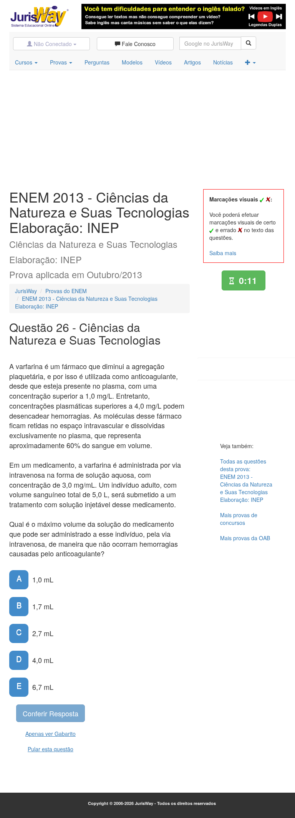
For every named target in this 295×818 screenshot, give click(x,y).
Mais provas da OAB (245, 538)
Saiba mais (222, 253)
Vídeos (163, 62)
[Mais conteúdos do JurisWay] (250, 62)
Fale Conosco (138, 44)
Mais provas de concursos (238, 518)
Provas (59, 62)
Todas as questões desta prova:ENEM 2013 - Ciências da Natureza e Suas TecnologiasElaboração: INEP (246, 480)
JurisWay (26, 291)
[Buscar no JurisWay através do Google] (248, 42)
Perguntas (97, 62)
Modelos (132, 62)
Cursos (24, 62)
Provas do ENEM (66, 291)
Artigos (192, 62)
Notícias (223, 62)
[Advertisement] (147, 127)
